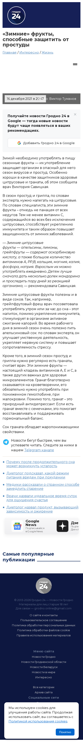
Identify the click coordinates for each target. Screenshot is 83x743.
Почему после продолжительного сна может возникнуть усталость (40, 464)
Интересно (29, 52)
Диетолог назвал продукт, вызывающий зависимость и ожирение (42, 509)
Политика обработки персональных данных (43, 625)
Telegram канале (39, 450)
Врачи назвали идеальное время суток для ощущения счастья (41, 498)
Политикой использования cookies (38, 721)
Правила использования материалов (44, 635)
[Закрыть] (75, 114)
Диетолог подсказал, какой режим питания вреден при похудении (37, 475)
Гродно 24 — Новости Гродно (44, 586)
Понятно (65, 732)
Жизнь (47, 52)
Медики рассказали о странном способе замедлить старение (42, 487)
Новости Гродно (44, 656)
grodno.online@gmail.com (53, 608)
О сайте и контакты (44, 615)
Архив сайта (44, 692)
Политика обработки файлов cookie (43, 630)
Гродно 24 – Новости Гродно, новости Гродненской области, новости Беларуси (16, 15)
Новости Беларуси (43, 667)
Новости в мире (43, 672)
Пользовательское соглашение (43, 620)
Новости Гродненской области (43, 662)
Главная (10, 52)
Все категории (43, 687)
